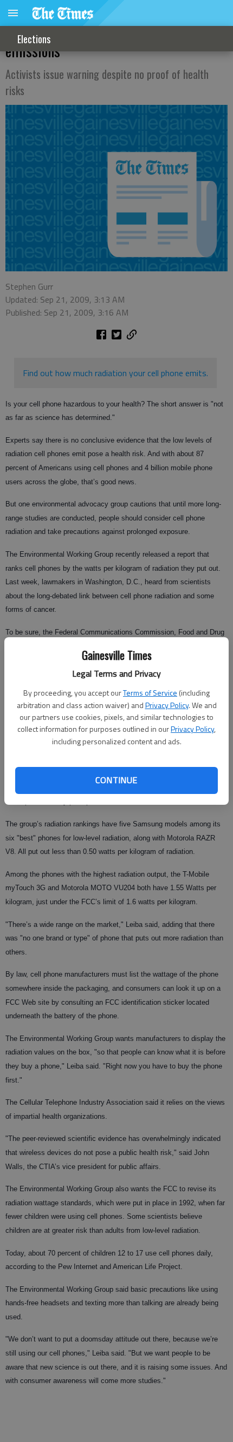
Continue (116, 779)
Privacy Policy (167, 705)
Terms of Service (150, 692)
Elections (33, 39)
